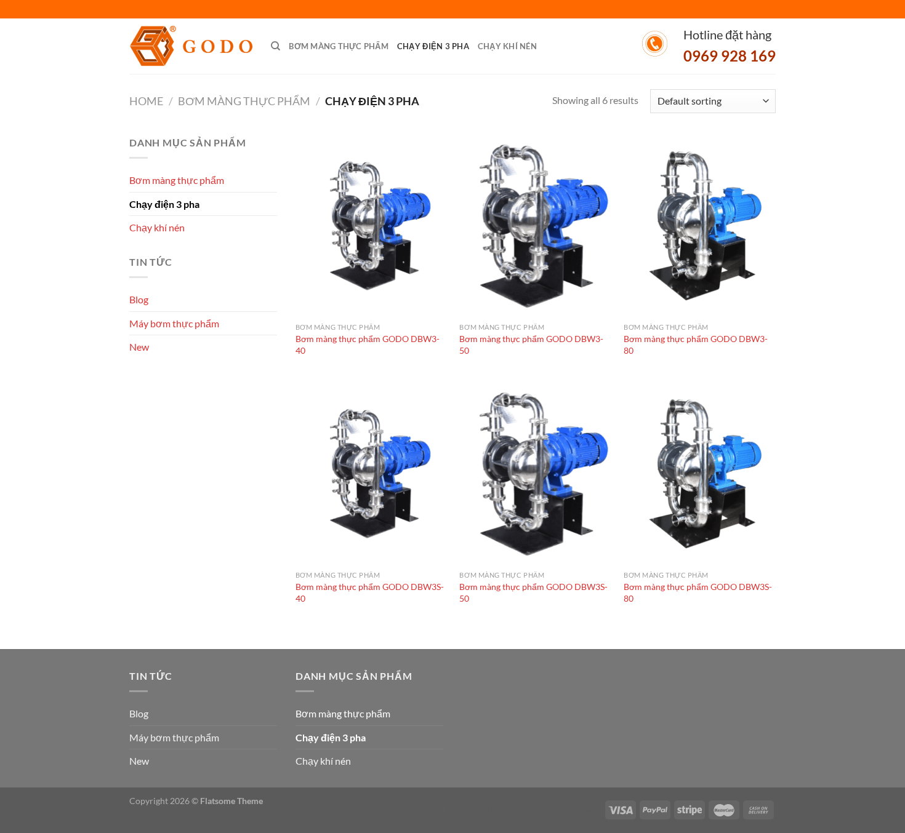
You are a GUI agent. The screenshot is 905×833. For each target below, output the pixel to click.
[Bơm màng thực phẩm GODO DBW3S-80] (700, 474)
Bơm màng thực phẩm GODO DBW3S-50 (533, 592)
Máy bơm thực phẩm (174, 323)
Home (146, 101)
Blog (138, 299)
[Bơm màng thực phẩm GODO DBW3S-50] (535, 474)
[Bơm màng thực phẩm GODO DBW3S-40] (372, 474)
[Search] (275, 46)
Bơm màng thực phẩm (338, 46)
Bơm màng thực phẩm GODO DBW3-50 (531, 344)
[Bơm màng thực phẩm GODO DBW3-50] (535, 226)
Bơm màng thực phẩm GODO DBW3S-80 (698, 592)
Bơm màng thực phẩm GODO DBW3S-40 (370, 592)
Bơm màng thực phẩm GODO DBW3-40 (368, 344)
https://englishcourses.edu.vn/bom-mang (524, 809)
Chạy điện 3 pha (433, 46)
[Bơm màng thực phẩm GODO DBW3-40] (372, 226)
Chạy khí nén (507, 46)
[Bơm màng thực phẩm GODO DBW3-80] (700, 226)
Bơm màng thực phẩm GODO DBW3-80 (696, 344)
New (139, 347)
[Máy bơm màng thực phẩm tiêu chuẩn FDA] (190, 46)
